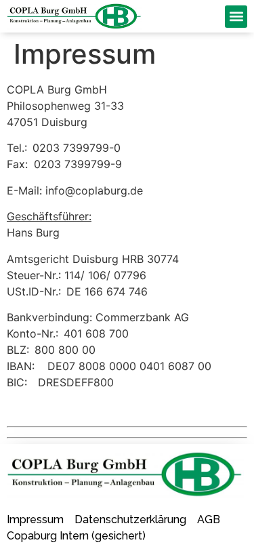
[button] (236, 16)
